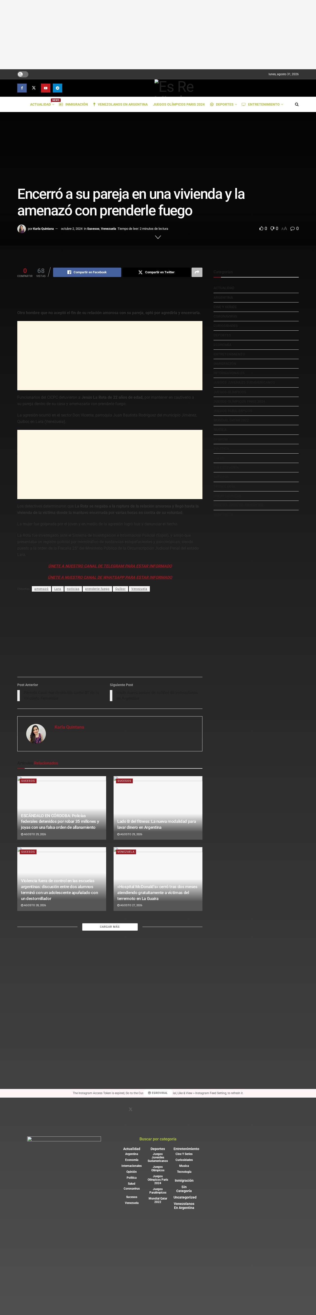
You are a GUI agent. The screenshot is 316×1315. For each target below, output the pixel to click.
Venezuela (108, 229)
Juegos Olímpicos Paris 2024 (179, 104)
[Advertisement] (158, 34)
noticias (73, 589)
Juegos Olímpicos (230, 392)
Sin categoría (226, 467)
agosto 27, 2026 (130, 905)
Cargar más (110, 926)
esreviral (159, 1093)
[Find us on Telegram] (57, 88)
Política (221, 449)
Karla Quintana (43, 229)
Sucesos (93, 229)
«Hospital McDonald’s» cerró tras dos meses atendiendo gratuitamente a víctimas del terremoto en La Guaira (157, 892)
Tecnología (224, 486)
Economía (222, 345)
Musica (220, 430)
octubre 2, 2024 (71, 229)
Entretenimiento (264, 104)
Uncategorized (227, 496)
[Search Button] (297, 104)
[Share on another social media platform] (197, 272)
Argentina (223, 298)
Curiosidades (226, 326)
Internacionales (229, 373)
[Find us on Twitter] (34, 88)
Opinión (221, 439)
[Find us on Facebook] (22, 88)
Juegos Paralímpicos (233, 411)
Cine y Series (225, 307)
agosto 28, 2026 (34, 905)
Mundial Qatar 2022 (231, 420)
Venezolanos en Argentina (123, 104)
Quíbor (120, 589)
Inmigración (76, 104)
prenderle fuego (97, 589)
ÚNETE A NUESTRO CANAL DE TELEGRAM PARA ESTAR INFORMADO (110, 566)
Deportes (225, 104)
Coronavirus (225, 316)
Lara (57, 589)
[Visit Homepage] (180, 88)
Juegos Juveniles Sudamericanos (244, 382)
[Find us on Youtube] (45, 88)
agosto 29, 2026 (34, 834)
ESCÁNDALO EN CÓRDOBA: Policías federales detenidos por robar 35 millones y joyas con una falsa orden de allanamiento (60, 821)
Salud (219, 458)
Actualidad (42, 103)
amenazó (41, 589)
